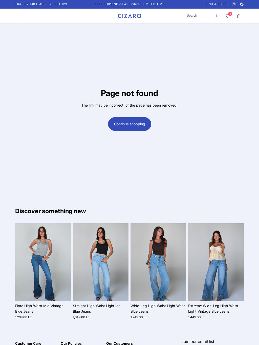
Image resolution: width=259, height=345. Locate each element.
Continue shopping (129, 124)
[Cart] (239, 16)
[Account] (216, 16)
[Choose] (63, 293)
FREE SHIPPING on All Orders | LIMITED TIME (129, 4)
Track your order (31, 4)
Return (61, 4)
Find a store (217, 4)
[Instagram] (234, 4)
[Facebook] (242, 4)
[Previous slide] (20, 262)
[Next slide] (65, 262)
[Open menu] (20, 16)
